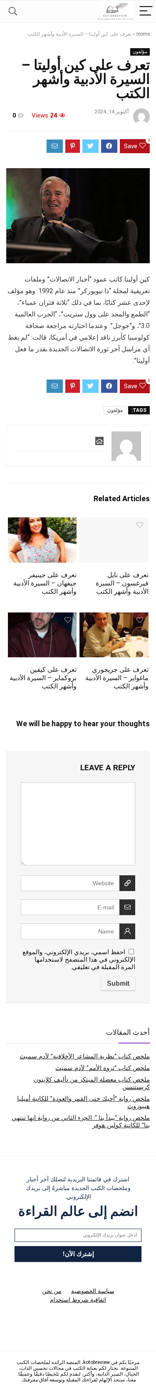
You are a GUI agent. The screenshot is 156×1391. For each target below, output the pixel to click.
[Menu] (146, 11)
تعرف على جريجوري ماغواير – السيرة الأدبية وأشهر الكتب (117, 678)
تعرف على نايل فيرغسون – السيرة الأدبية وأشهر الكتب (122, 583)
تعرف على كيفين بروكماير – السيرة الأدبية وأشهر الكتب (43, 678)
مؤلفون (140, 51)
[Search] (13, 11)
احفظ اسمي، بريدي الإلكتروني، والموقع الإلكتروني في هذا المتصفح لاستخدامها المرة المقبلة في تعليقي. (78, 959)
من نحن (52, 1291)
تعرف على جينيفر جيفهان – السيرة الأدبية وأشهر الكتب (45, 583)
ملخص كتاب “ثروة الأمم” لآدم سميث (102, 1068)
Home (143, 34)
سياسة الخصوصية (92, 1291)
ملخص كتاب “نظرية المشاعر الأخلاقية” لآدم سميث (85, 1056)
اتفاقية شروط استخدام (78, 1299)
